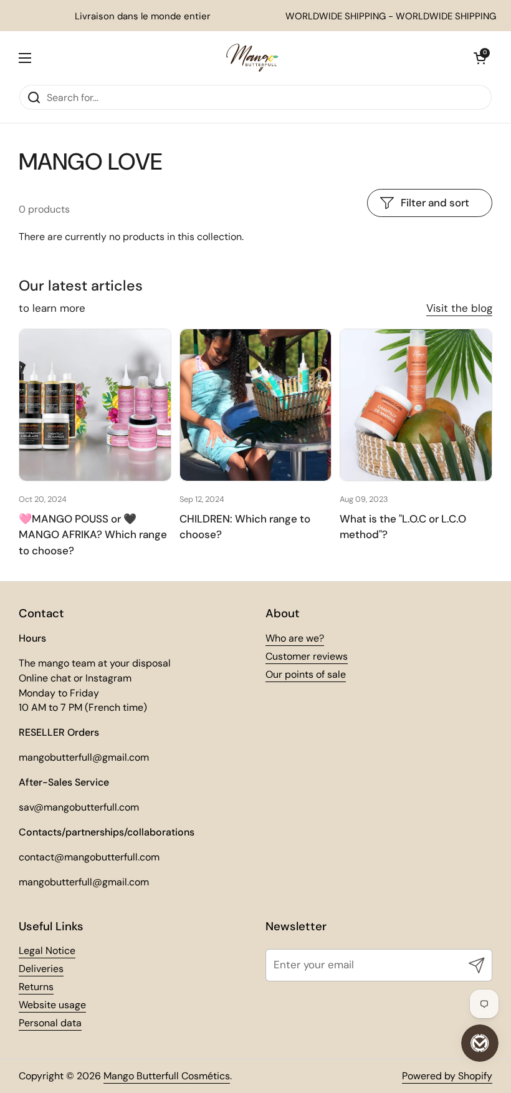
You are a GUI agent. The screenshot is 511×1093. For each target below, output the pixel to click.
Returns (36, 986)
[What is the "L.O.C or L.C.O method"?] (416, 405)
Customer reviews (306, 656)
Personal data (50, 1022)
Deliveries (41, 968)
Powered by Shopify (447, 1075)
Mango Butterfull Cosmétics (166, 1075)
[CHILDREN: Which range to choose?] (255, 405)
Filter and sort (435, 202)
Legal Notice (47, 950)
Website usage (52, 1004)
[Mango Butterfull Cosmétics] (252, 58)
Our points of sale (305, 674)
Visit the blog (459, 308)
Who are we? (294, 638)
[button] (479, 58)
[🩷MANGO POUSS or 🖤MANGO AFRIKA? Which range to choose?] (95, 405)
